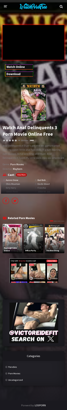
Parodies (12, 366)
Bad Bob (42, 180)
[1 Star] (4, 140)
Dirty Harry (11, 187)
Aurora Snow (12, 180)
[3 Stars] (9, 140)
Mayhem (17, 168)
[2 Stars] (7, 140)
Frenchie (42, 187)
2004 (32, 140)
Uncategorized (15, 379)
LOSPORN (40, 405)
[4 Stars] (12, 140)
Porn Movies (17, 164)
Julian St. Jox (44, 191)
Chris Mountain (13, 183)
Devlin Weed (44, 183)
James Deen (12, 191)
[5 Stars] (15, 140)
